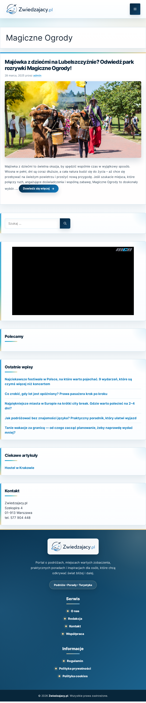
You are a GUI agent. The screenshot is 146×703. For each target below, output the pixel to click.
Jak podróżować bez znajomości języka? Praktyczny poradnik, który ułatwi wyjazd (70, 418)
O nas (75, 611)
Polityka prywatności (75, 668)
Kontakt (75, 626)
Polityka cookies (75, 676)
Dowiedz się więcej (36, 188)
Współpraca (75, 634)
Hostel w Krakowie (19, 468)
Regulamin (75, 661)
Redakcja (75, 618)
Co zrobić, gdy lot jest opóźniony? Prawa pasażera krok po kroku (56, 394)
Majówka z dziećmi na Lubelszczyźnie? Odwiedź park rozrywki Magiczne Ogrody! (69, 65)
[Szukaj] (65, 223)
